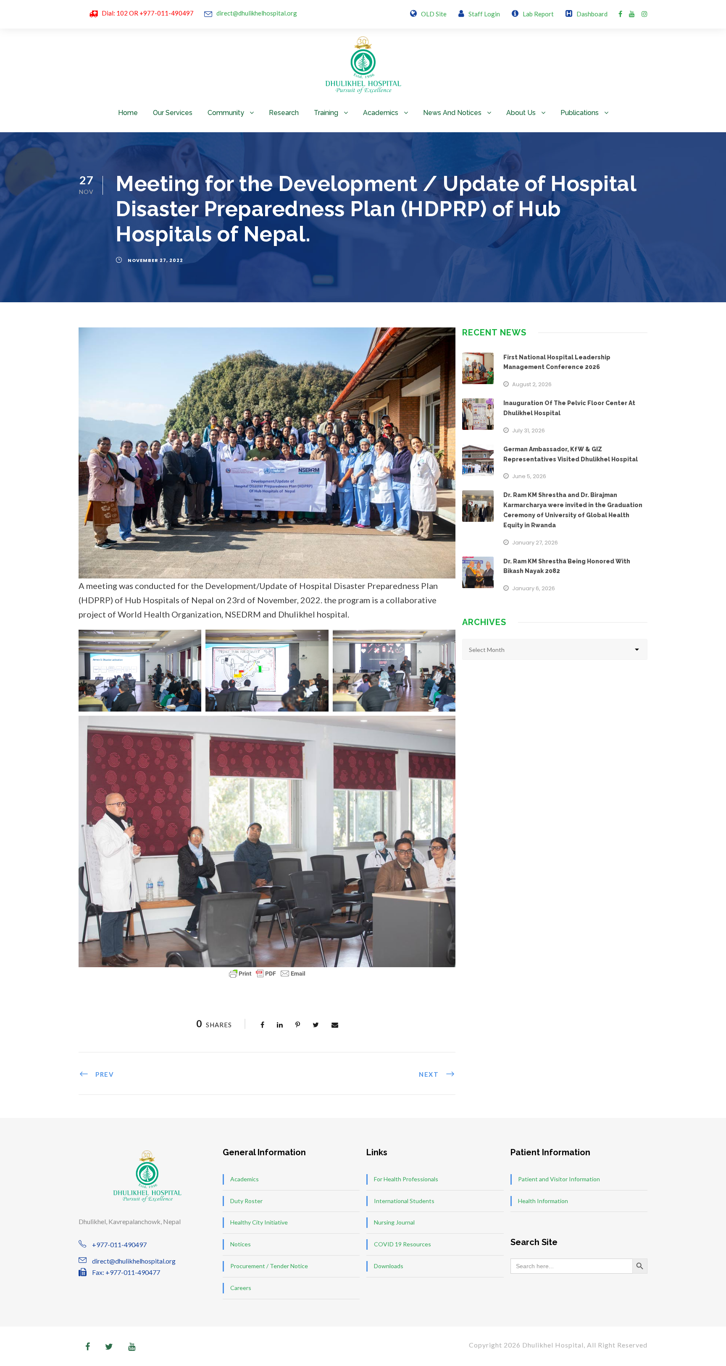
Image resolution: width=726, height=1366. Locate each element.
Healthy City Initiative (259, 1222)
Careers (240, 1287)
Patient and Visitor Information (559, 1179)
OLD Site (434, 14)
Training (326, 113)
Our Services (172, 113)
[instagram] (644, 14)
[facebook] (620, 14)
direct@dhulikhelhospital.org (256, 13)
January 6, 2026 (533, 588)
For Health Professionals (406, 1179)
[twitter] (109, 1346)
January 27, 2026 (535, 543)
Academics (380, 113)
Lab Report (538, 14)
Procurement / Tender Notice (269, 1265)
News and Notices (452, 113)
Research (284, 113)
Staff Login (484, 14)
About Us (521, 113)
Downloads (388, 1265)
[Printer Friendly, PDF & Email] (267, 973)
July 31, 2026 (528, 430)
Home (128, 113)
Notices (240, 1244)
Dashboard (592, 14)
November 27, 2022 (155, 260)
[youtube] (632, 14)
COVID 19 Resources (402, 1244)
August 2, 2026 (532, 384)
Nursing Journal (394, 1222)
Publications (579, 113)
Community (226, 113)
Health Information (543, 1200)
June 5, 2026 (529, 476)
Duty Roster (246, 1200)
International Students (404, 1200)
